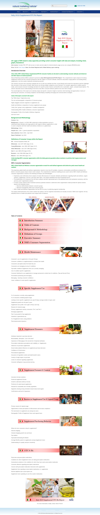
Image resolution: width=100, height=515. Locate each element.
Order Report (22, 67)
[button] (27, 11)
